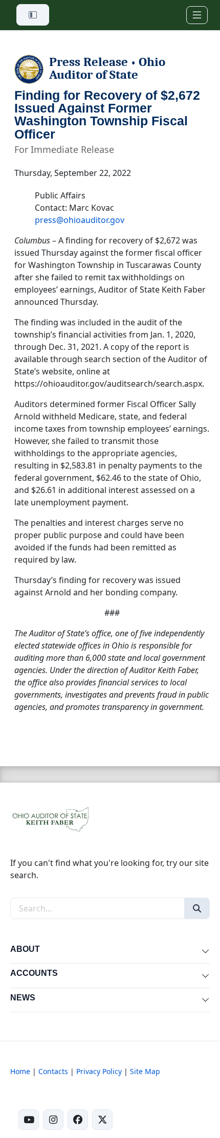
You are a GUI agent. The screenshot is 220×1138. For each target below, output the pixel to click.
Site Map (145, 1071)
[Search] (197, 908)
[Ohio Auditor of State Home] (50, 818)
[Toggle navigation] (197, 15)
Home (20, 1071)
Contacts (53, 1071)
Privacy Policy (99, 1071)
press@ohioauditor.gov (79, 220)
